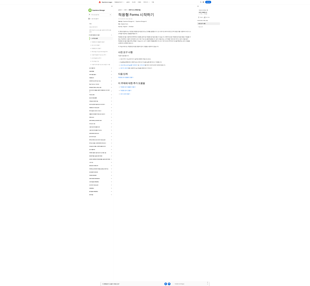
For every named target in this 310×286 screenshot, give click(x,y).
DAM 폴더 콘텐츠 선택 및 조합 (95, 87)
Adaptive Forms (124, 24)
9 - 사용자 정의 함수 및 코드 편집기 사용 (100, 64)
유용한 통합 (91, 71)
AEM (125, 10)
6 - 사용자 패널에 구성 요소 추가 (98, 55)
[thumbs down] (169, 284)
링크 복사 (208, 17)
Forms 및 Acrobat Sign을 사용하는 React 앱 (98, 168)
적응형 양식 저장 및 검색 (94, 107)
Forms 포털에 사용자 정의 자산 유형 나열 (97, 152)
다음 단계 (200, 27)
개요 (90, 23)
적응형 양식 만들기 (125, 90)
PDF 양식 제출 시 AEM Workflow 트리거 (97, 143)
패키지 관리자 (124, 68)
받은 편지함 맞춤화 (93, 97)
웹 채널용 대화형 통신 (93, 191)
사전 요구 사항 (201, 23)
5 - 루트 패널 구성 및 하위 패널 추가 (99, 51)
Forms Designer (92, 175)
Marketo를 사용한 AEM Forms (95, 156)
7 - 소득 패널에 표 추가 (95, 58)
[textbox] (100, 14)
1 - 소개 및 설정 (94, 38)
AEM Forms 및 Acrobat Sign (95, 120)
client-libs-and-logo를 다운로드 (128, 65)
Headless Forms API (93, 165)
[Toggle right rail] (198, 6)
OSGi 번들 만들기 (92, 74)
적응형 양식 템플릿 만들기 (125, 77)
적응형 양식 (91, 77)
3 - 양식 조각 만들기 (95, 45)
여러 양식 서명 (92, 123)
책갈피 (201, 17)
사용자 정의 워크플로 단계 (94, 127)
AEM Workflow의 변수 (94, 133)
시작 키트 (91, 162)
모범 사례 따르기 (93, 27)
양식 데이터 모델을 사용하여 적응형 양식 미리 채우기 (99, 91)
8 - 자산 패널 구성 (94, 61)
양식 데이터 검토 (92, 136)
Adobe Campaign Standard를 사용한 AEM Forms (99, 159)
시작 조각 (142, 65)
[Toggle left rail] (112, 6)
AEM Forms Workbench (94, 178)
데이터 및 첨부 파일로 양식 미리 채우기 (97, 104)
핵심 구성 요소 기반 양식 (94, 84)
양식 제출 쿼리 (92, 149)
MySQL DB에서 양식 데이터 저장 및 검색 (97, 139)
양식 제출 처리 (92, 68)
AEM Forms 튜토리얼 (134, 10)
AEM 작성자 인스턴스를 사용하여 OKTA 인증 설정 (100, 31)
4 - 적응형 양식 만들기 (95, 48)
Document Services (93, 172)
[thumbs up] (165, 284)
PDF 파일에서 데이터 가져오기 (95, 110)
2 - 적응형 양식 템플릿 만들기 (97, 42)
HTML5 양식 (91, 117)
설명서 (120, 10)
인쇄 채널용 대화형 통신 (94, 181)
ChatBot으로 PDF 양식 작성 (95, 81)
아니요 (205, 13)
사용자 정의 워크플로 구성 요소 (95, 130)
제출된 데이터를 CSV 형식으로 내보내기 (97, 114)
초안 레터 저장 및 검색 (93, 185)
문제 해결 (91, 194)
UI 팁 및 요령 (91, 94)
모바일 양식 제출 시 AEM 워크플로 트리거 (97, 146)
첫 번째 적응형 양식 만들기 (94, 35)
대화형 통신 (91, 188)
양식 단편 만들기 (125, 94)
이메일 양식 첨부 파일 (93, 101)
